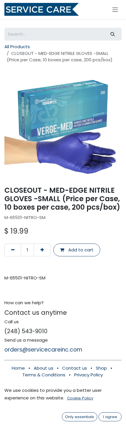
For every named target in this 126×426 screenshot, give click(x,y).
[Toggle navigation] (115, 9)
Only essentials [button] (79, 417)
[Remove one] (12, 250)
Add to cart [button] (80, 250)
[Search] (113, 34)
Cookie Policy (80, 398)
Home (18, 368)
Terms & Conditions (43, 375)
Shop (101, 368)
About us (43, 368)
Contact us (75, 368)
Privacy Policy (88, 375)
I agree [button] (110, 417)
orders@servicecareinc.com (43, 350)
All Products (17, 47)
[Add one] (42, 250)
